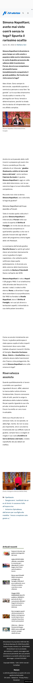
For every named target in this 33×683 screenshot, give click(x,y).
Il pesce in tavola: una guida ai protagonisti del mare (18, 553)
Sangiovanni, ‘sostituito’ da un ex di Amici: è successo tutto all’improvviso (16, 503)
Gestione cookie (28, 681)
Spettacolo (9, 497)
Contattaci (16, 665)
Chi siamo (7, 677)
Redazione (15, 677)
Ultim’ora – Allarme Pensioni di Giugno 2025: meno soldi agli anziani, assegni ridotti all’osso (18, 629)
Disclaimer (16, 680)
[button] (23, 13)
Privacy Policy (23, 677)
